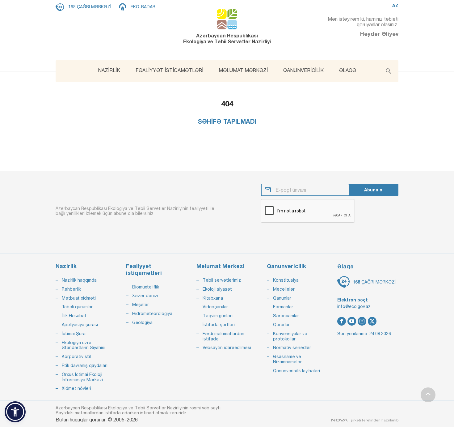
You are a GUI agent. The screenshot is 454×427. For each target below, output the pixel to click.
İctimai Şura (74, 333)
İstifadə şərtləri (219, 324)
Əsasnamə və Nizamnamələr (287, 359)
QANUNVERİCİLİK (303, 70)
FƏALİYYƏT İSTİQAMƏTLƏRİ (169, 70)
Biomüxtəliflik (145, 286)
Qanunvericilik (286, 266)
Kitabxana (213, 298)
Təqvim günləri (218, 315)
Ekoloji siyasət (217, 289)
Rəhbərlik (71, 289)
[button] (15, 412)
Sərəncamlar (286, 315)
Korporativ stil (76, 356)
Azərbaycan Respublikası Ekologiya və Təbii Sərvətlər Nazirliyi (227, 38)
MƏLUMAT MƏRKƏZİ (243, 70)
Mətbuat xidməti (79, 298)
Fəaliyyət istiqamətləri (144, 269)
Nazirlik (66, 266)
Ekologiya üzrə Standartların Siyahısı (83, 345)
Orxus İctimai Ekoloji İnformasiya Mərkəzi (82, 377)
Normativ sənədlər (292, 347)
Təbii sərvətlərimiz (222, 280)
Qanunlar (282, 298)
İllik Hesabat (74, 315)
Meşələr (140, 304)
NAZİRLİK (109, 70)
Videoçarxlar (215, 306)
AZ (395, 5)
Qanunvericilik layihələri (296, 370)
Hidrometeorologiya (152, 313)
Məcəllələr (284, 289)
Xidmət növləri (76, 388)
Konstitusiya (286, 280)
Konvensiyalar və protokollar (290, 336)
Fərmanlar (283, 306)
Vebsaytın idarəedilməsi (227, 347)
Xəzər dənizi (145, 295)
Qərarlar (281, 324)
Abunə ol (374, 189)
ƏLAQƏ (347, 70)
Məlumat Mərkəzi (220, 266)
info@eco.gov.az (354, 306)
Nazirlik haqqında (79, 280)
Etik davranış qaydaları (84, 365)
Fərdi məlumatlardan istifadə (223, 336)
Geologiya (142, 322)
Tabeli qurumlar (77, 306)
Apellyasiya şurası (80, 324)
